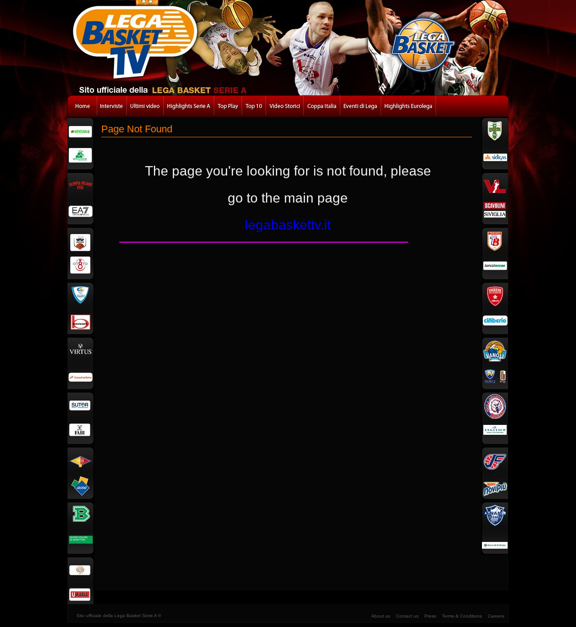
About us (380, 615)
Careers (496, 615)
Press (430, 615)
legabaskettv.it (288, 224)
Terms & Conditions (462, 615)
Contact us (407, 615)
